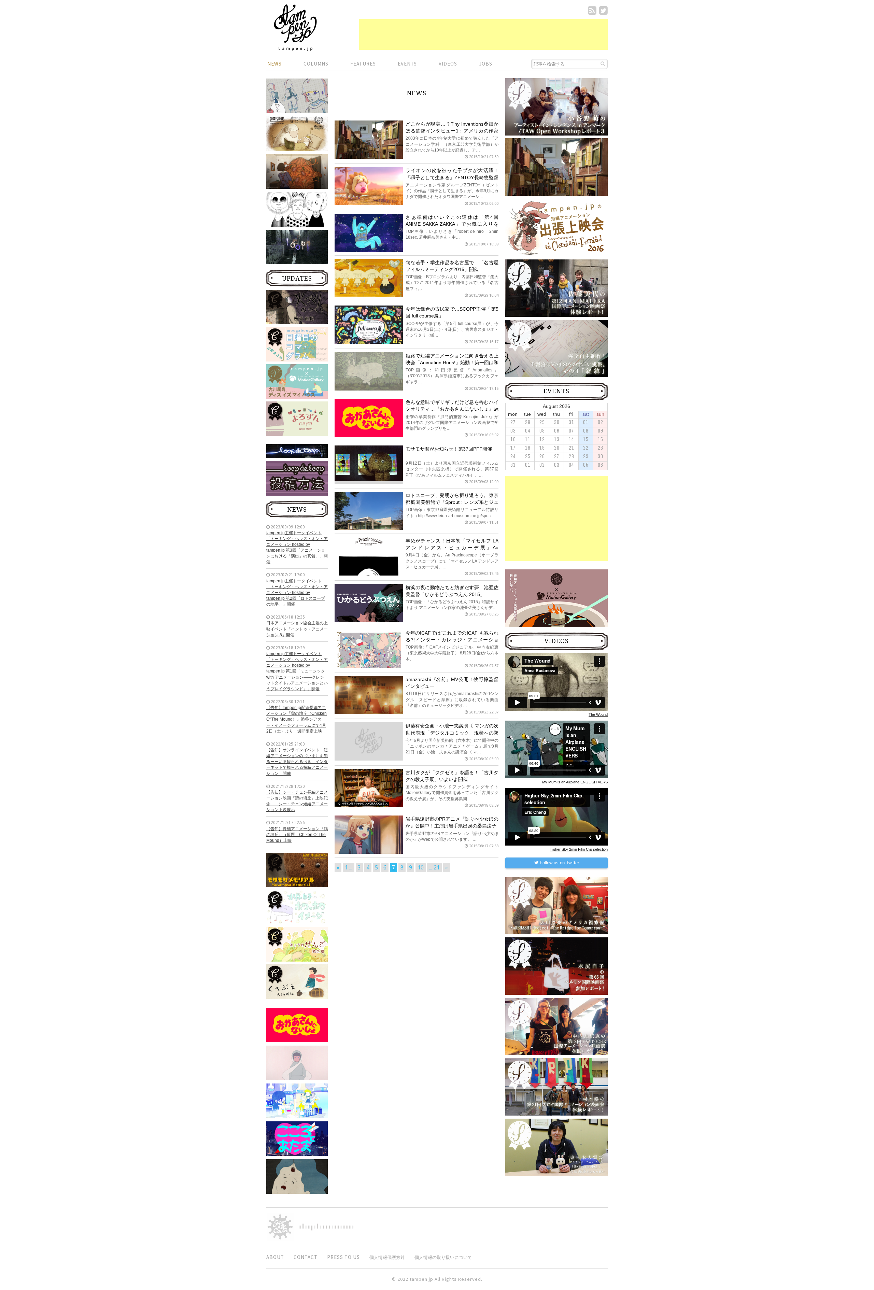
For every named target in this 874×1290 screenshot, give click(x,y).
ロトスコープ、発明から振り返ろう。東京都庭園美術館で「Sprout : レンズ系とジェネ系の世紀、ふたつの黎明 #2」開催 (452, 502)
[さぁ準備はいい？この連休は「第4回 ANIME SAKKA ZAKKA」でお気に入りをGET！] (369, 232)
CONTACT (306, 1257)
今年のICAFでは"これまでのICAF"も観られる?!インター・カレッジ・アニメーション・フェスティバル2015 (452, 639)
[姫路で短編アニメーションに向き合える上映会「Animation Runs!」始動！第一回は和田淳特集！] (369, 371)
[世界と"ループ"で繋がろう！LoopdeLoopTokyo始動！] (297, 247)
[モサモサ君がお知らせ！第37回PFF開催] (369, 463)
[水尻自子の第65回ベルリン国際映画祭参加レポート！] (556, 965)
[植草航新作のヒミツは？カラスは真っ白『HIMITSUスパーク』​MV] (297, 1100)
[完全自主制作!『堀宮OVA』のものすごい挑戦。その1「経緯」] (556, 348)
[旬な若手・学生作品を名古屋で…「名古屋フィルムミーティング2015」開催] (369, 278)
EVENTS (407, 63)
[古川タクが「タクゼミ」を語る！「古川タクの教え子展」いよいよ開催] (369, 788)
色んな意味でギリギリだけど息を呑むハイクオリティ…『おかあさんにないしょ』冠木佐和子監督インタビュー (452, 409)
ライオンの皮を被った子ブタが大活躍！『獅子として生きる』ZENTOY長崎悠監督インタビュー (452, 177)
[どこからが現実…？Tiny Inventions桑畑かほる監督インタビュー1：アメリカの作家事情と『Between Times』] (369, 145)
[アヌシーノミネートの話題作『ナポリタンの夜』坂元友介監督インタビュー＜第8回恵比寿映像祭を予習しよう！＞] (297, 171)
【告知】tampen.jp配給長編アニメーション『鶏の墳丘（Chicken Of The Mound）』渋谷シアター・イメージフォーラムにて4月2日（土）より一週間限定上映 (296, 719)
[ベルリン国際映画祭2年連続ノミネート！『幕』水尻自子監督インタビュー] (297, 1062)
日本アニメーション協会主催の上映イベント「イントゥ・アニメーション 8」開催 (297, 629)
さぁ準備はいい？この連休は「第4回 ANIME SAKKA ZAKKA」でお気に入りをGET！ (452, 223)
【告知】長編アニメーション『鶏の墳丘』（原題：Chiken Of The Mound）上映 (297, 834)
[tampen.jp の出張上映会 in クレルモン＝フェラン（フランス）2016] (556, 227)
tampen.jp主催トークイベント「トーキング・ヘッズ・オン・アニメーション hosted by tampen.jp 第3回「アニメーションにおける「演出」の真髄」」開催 (297, 547)
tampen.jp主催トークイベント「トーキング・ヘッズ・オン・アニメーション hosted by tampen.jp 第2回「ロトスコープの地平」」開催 (297, 593)
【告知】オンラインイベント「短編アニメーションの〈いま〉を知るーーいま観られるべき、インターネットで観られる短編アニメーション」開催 (297, 762)
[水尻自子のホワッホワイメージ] (297, 906)
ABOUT (275, 1257)
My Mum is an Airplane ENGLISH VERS (575, 782)
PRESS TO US (343, 1257)
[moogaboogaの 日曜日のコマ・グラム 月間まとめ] (297, 343)
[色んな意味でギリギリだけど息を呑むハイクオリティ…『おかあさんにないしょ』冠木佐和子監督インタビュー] (297, 1024)
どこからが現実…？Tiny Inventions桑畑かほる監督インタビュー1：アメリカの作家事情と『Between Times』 (452, 130)
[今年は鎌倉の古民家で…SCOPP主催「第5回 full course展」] (369, 328)
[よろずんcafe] (297, 418)
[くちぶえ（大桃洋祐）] (297, 981)
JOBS (485, 63)
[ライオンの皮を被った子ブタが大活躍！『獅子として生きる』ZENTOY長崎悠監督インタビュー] (369, 186)
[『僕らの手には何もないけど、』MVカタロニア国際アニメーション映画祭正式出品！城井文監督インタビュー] (297, 134)
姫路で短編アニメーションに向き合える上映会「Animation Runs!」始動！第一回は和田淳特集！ (452, 362)
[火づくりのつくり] (297, 306)
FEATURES (363, 63)
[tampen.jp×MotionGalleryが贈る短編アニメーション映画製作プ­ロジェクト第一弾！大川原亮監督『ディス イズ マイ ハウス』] (297, 381)
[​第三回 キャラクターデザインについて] (297, 95)
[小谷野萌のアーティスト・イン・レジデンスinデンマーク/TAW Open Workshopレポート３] (556, 106)
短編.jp (295, 27)
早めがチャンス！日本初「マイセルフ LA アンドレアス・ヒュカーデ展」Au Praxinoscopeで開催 (452, 547)
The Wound (598, 714)
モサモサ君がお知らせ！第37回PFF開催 (449, 449)
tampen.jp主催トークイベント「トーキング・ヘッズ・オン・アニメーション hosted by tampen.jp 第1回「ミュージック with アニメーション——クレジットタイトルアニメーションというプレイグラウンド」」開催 (297, 671)
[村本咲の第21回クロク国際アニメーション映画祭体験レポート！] (556, 1086)
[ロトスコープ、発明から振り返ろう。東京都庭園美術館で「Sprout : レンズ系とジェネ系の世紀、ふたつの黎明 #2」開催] (369, 514)
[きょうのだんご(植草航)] (297, 944)
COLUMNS (316, 63)
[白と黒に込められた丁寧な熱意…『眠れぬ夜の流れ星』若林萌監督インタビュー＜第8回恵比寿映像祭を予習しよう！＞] (297, 209)
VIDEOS (448, 63)
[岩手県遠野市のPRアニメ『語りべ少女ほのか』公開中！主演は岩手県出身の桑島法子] (369, 834)
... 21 (434, 867)
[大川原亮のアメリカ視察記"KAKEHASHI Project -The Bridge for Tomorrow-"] (556, 905)
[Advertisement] (483, 34)
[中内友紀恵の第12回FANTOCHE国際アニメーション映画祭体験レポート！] (556, 1026)
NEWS (274, 63)
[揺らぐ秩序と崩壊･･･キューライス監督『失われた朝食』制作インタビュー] (297, 1176)
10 (421, 867)
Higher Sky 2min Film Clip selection (579, 849)
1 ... (348, 867)
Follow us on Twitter (558, 862)
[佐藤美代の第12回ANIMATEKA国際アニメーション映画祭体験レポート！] (556, 287)
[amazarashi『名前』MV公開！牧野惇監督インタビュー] (369, 694)
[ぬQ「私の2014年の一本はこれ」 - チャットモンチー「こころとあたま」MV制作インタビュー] (297, 1138)
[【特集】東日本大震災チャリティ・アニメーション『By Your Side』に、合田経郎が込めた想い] (556, 1147)
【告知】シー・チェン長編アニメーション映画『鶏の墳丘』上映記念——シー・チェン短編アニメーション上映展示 (297, 801)
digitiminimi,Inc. (326, 1227)
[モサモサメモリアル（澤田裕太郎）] (297, 869)
